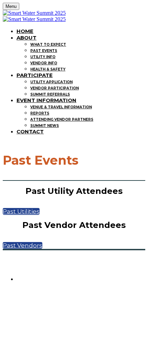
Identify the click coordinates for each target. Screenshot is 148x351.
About (26, 37)
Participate (35, 75)
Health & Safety (47, 69)
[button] (21, 211)
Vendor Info (43, 63)
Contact (30, 131)
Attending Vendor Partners (61, 119)
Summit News (44, 125)
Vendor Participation (54, 88)
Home (25, 31)
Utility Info (42, 57)
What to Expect (48, 44)
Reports (39, 113)
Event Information (46, 100)
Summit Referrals (50, 94)
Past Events (43, 50)
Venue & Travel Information (61, 107)
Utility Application (51, 82)
